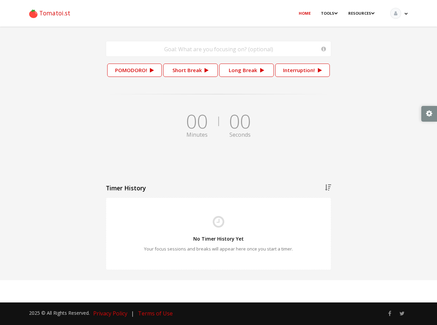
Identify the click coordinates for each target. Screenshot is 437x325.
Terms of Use (155, 313)
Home (305, 13)
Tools (327, 13)
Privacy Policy (110, 313)
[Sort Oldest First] (328, 188)
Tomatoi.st (54, 13)
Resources (359, 13)
